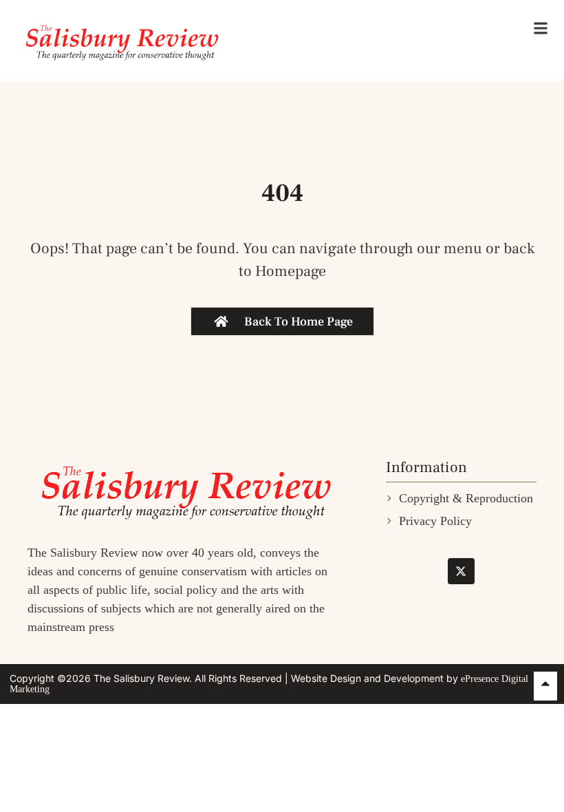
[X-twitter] (461, 571)
